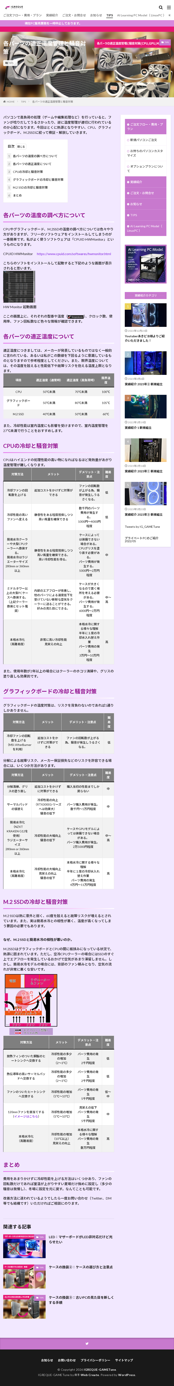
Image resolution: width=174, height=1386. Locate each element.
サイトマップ (124, 1360)
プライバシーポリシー (95, 1360)
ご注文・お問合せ (74, 15)
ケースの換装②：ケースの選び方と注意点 (81, 1267)
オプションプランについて (145, 169)
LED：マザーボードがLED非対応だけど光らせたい (80, 1239)
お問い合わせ (67, 1360)
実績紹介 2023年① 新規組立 (144, 471)
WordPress (126, 1375)
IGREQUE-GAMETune (100, 1369)
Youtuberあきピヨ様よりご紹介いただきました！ (145, 338)
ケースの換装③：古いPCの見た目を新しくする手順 (81, 1299)
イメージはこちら (26, 1116)
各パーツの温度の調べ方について (33, 156)
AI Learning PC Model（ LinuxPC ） (141, 15)
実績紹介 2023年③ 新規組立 (144, 514)
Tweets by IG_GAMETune (142, 526)
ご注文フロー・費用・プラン (22, 15)
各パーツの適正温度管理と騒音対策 (52, 101)
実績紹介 (52, 15)
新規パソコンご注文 (143, 140)
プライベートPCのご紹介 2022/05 (142, 539)
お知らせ (96, 15)
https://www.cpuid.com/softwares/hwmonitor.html (74, 254)
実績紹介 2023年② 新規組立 (144, 384)
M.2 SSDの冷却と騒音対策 (28, 187)
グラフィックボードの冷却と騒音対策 (35, 179)
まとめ (15, 195)
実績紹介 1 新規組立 (138, 427)
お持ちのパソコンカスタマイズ (145, 153)
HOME (11, 101)
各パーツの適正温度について (30, 164)
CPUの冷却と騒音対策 (25, 172)
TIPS (109, 15)
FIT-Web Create (87, 1375)
